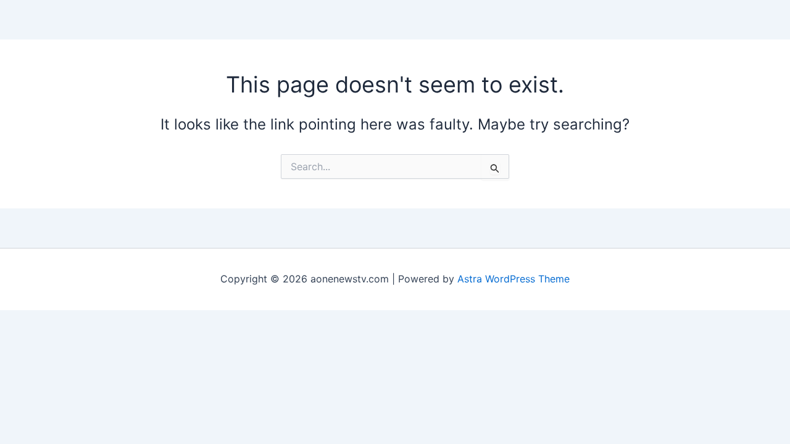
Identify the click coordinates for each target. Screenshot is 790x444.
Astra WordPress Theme (513, 279)
